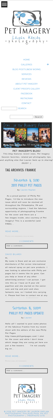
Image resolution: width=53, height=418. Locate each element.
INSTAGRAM (26, 98)
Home (26, 59)
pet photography (17, 236)
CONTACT (26, 103)
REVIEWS (26, 79)
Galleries (26, 64)
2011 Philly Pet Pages (26, 185)
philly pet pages (28, 236)
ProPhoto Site (36, 416)
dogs (13, 361)
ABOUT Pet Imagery (26, 84)
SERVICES (27, 74)
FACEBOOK (26, 93)
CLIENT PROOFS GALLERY (26, 89)
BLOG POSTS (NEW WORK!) (26, 69)
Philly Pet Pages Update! (26, 313)
